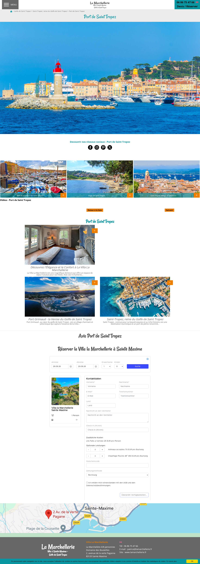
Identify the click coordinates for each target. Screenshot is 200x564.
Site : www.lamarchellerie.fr (132, 552)
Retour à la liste (95, 210)
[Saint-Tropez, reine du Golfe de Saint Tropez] (170, 282)
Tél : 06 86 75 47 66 (128, 546)
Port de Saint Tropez (77, 11)
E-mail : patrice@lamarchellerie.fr (135, 549)
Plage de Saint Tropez (96, 196)
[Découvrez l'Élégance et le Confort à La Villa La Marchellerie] (95, 230)
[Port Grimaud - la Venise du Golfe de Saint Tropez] (95, 282)
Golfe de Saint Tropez (22, 11)
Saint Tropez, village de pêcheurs (163, 196)
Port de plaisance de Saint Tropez (30, 196)
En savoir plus (171, 561)
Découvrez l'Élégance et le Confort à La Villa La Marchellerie (59, 268)
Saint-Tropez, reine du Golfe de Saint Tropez (50, 11)
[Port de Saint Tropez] (100, 5)
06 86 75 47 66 (185, 2)
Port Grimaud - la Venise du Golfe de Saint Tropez (59, 319)
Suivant (169, 210)
